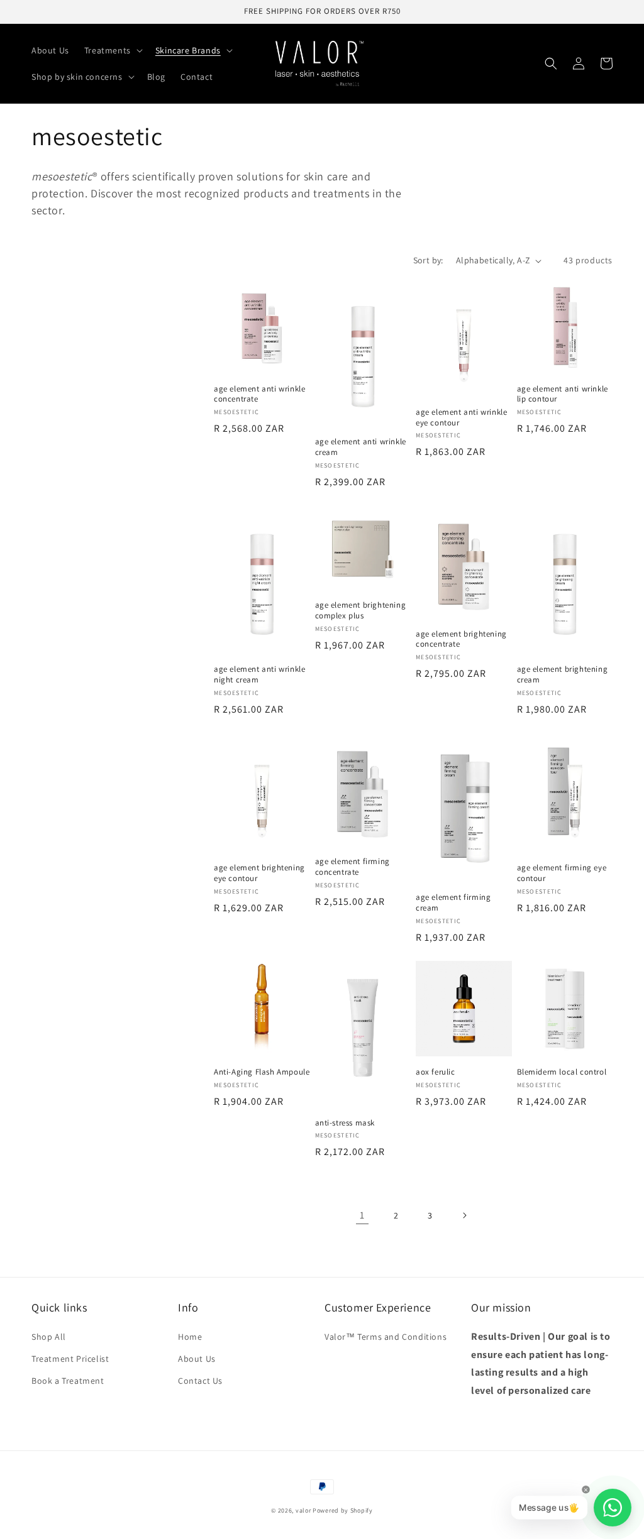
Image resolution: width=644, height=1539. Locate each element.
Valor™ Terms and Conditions (386, 1336)
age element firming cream (453, 902)
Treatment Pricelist (70, 1358)
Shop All (48, 1336)
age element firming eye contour (562, 873)
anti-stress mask (345, 1123)
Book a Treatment (67, 1380)
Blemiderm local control (562, 1072)
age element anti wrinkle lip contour (562, 394)
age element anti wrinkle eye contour (461, 417)
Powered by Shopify (343, 1510)
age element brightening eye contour (259, 873)
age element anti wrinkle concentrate (259, 394)
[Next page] (464, 1215)
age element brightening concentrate (461, 639)
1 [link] (362, 1215)
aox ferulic (435, 1072)
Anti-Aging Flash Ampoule (261, 1072)
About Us (197, 1358)
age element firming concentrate (352, 867)
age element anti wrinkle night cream (259, 674)
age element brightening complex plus (360, 610)
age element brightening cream (562, 674)
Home (190, 1336)
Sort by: (428, 260)
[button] (112, 50)
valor (303, 1510)
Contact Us (200, 1380)
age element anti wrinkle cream (360, 447)
